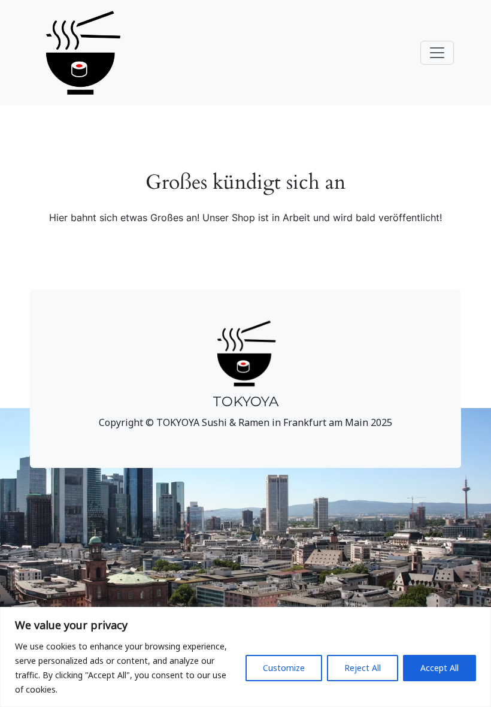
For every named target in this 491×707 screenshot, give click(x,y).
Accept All (439, 667)
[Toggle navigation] (437, 53)
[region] (245, 657)
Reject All (362, 667)
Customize (284, 667)
